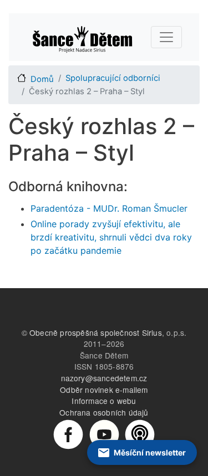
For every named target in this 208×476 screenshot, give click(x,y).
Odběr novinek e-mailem (104, 389)
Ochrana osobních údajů (103, 412)
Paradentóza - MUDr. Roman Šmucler (109, 208)
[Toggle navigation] (166, 37)
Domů (42, 79)
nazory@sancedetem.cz (104, 377)
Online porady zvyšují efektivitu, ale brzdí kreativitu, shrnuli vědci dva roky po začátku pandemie (111, 237)
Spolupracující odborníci (112, 78)
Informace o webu (104, 400)
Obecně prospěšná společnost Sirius (95, 332)
